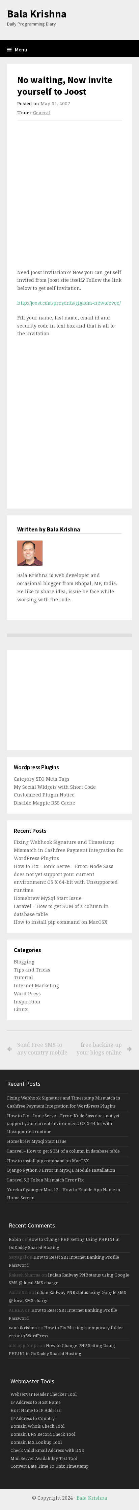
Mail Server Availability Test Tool (43, 1458)
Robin (15, 1239)
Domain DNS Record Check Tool (42, 1434)
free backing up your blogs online (99, 1048)
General (42, 113)
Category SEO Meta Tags (42, 779)
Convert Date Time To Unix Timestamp (49, 1466)
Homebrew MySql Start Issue (48, 898)
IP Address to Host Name (35, 1402)
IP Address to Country (32, 1418)
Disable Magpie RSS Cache (44, 803)
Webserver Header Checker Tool (43, 1394)
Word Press (27, 993)
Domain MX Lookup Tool (36, 1442)
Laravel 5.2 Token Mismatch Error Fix (45, 1180)
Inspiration (27, 1001)
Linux (21, 1009)
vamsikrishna (23, 1328)
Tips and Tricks (32, 969)
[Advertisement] (69, 197)
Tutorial (23, 977)
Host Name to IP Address (35, 1410)
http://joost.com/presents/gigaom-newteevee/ (69, 303)
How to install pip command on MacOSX (60, 922)
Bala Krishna (37, 13)
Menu (21, 49)
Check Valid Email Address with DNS (47, 1450)
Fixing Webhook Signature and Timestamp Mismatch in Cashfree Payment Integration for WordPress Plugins (68, 850)
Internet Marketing (36, 985)
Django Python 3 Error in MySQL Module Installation (61, 1170)
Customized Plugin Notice (44, 794)
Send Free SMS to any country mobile (42, 1048)
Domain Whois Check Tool (37, 1426)
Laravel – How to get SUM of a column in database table (63, 1151)
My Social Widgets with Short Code (55, 787)
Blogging (24, 961)
